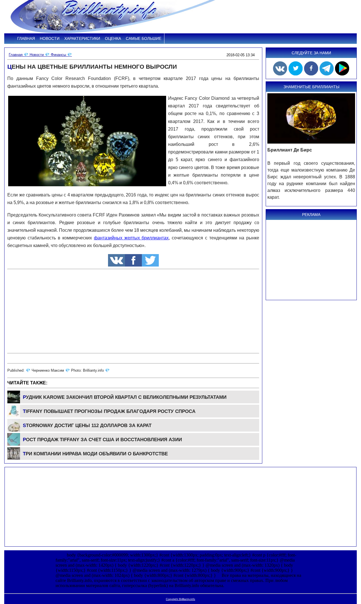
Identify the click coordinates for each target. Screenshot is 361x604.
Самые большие (143, 38)
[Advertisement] (133, 311)
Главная (26, 38)
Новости (50, 38)
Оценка (113, 38)
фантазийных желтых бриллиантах (131, 237)
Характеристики (82, 38)
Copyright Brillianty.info (180, 599)
